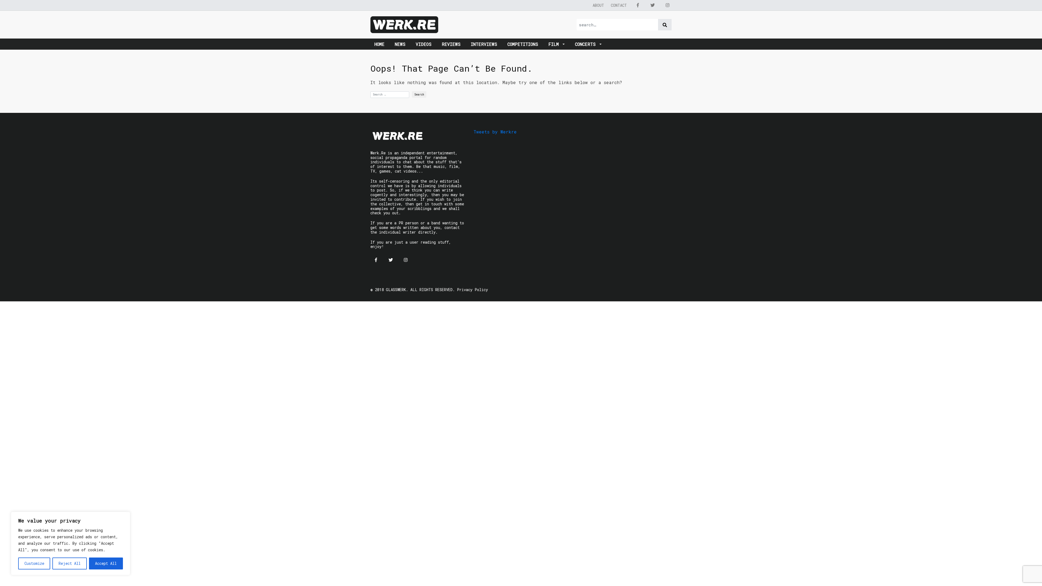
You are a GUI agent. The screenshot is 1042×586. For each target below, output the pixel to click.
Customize (34, 563)
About (598, 5)
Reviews (451, 44)
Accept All (106, 563)
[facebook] (638, 5)
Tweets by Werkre (495, 132)
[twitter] (653, 5)
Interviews (484, 44)
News (400, 44)
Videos (423, 44)
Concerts (586, 44)
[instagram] (667, 5)
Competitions (522, 44)
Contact (619, 5)
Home (379, 44)
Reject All (70, 563)
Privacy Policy (472, 289)
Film (554, 44)
